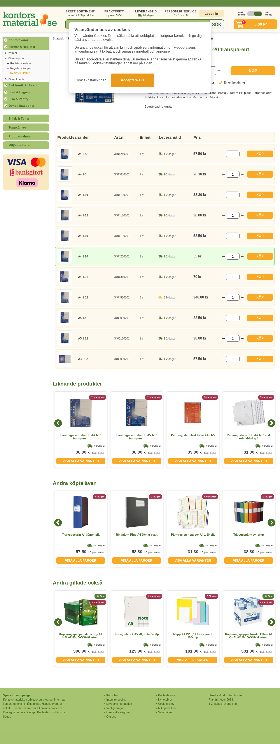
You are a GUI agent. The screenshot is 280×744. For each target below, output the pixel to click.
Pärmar (12, 53)
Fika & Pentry (18, 99)
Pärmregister (16, 58)
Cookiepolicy (166, 703)
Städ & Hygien (19, 92)
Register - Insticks (20, 63)
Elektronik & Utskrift (23, 85)
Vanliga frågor (115, 708)
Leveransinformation (119, 703)
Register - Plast (20, 73)
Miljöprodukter (19, 145)
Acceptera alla (132, 80)
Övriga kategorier (21, 105)
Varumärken (165, 712)
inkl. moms (267, 13)
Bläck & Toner (19, 118)
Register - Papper (20, 68)
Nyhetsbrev (165, 699)
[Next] (271, 423)
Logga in (211, 13)
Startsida (58, 38)
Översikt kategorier (118, 712)
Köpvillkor (112, 695)
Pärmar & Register (22, 46)
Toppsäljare (17, 127)
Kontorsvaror (18, 40)
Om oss (111, 716)
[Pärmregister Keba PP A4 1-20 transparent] (95, 106)
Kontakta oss (166, 695)
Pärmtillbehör (16, 79)
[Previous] (58, 423)
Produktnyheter (20, 136)
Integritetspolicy (116, 699)
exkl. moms (240, 13)
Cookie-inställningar (90, 80)
